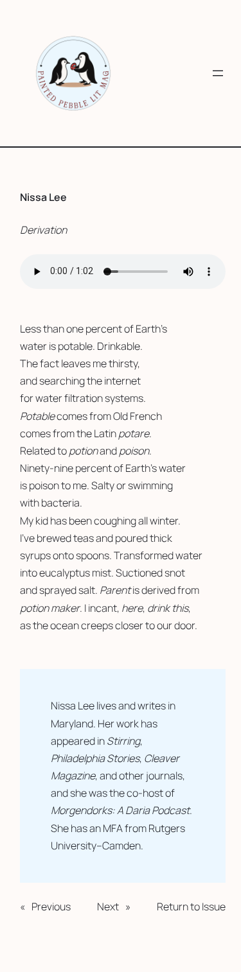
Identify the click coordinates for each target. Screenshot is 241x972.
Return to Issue (191, 906)
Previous (51, 906)
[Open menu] (218, 73)
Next (108, 906)
